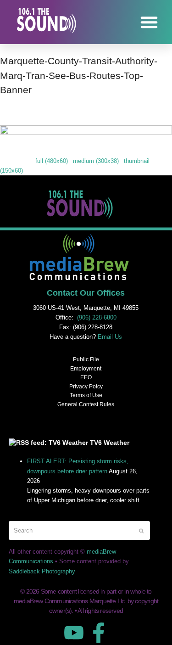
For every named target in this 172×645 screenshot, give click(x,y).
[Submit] (141, 530)
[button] (149, 22)
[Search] (79, 530)
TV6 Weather (109, 442)
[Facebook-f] (99, 633)
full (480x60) (51, 160)
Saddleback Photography (42, 571)
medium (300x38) (96, 160)
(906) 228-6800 (97, 317)
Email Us (110, 336)
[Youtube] (74, 633)
